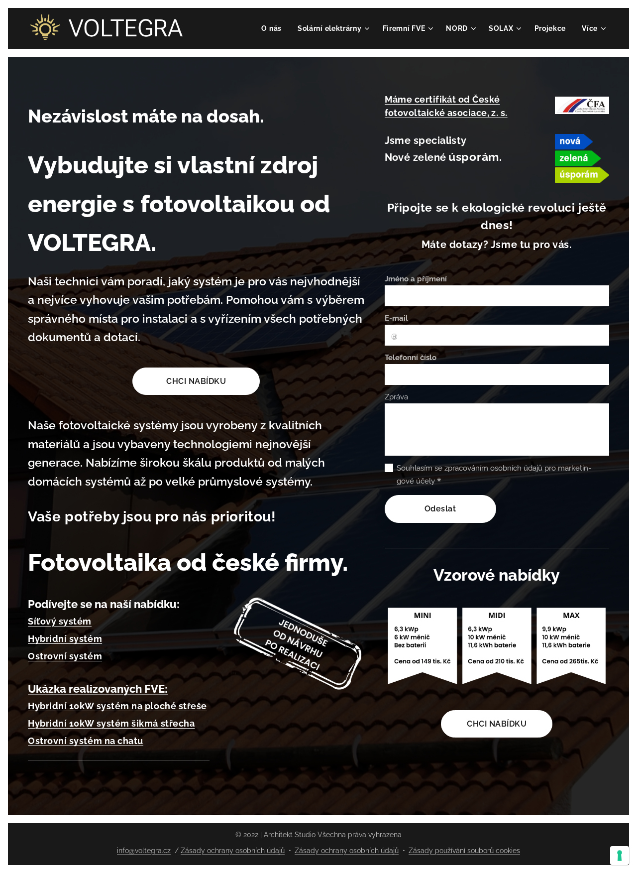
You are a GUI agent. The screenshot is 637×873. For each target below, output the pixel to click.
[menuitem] (274, 28)
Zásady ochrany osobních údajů (233, 851)
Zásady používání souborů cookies (464, 851)
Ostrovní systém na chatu (85, 741)
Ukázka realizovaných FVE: (98, 688)
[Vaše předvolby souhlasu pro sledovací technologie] (619, 855)
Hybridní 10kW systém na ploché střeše (117, 706)
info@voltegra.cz (144, 851)
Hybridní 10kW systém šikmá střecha (111, 723)
